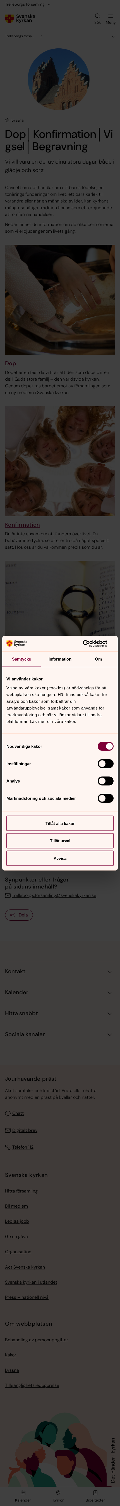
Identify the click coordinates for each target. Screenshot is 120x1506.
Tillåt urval (60, 840)
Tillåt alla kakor (60, 823)
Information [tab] (60, 659)
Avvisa (60, 858)
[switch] (106, 763)
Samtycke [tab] (21, 659)
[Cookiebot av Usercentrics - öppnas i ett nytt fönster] (89, 643)
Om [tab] (98, 659)
